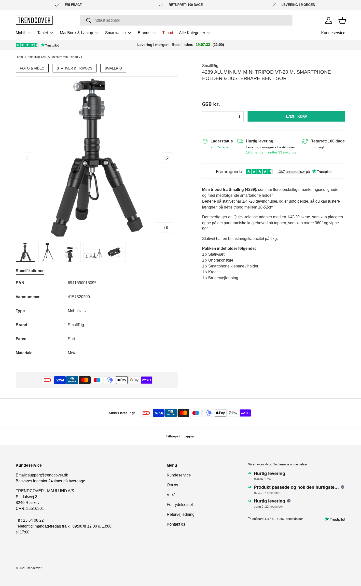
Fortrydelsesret (180, 504)
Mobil (20, 33)
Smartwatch (115, 33)
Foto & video (32, 68)
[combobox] (186, 20)
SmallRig (113, 68)
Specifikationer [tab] (30, 271)
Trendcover (33, 568)
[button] (342, 20)
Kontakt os (176, 524)
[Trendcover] (34, 20)
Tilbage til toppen (180, 436)
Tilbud (167, 33)
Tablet (42, 33)
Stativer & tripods (74, 68)
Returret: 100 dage (327, 141)
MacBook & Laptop (76, 33)
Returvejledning (180, 514)
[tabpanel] (97, 320)
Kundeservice (333, 33)
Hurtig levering (259, 141)
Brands (144, 33)
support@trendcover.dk (48, 475)
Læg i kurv (296, 116)
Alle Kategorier (192, 33)
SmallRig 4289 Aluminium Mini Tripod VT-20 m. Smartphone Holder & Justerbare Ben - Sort (57, 57)
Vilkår (172, 495)
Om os (172, 485)
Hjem (19, 57)
